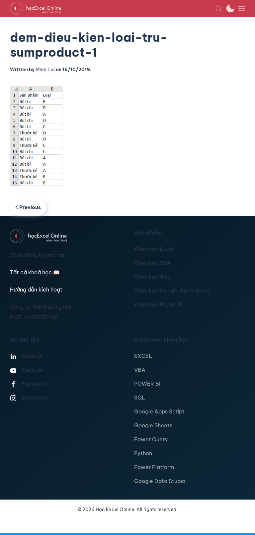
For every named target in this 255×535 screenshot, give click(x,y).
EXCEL (143, 355)
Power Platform (154, 467)
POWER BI (147, 383)
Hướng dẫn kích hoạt (36, 289)
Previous (30, 207)
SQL (139, 397)
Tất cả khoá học (35, 272)
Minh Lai (45, 70)
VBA (139, 369)
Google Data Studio (159, 481)
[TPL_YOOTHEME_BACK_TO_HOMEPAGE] (112, 8)
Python (143, 453)
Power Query (151, 439)
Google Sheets (153, 425)
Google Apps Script (159, 411)
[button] (218, 8)
